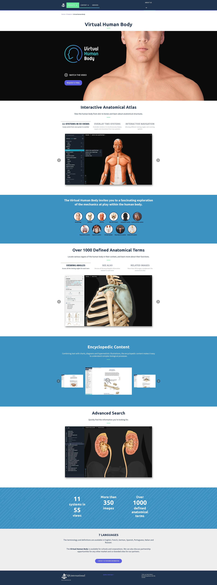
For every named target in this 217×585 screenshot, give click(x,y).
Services (95, 5)
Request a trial (73, 83)
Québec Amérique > (108, 574)
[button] (67, 153)
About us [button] (148, 5)
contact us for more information (108, 561)
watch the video (75, 75)
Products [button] (73, 5)
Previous (58, 381)
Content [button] (85, 5)
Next (158, 381)
